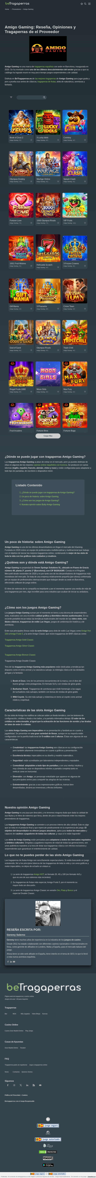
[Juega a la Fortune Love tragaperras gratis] (21, 217)
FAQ (7, 1059)
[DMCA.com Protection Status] (48, 1152)
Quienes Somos (27, 1072)
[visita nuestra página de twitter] (21, 1085)
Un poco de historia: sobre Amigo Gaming (40, 496)
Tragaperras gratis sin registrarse (16, 1065)
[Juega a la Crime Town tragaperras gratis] (74, 303)
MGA (14, 1014)
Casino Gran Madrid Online (14, 1031)
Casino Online (11, 1025)
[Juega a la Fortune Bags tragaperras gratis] (74, 427)
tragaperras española (44, 67)
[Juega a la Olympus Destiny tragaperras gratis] (21, 175)
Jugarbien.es (92, 1176)
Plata (63, 890)
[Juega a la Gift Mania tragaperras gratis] (21, 303)
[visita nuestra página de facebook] (8, 1085)
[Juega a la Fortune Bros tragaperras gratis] (48, 427)
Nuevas (45, 1014)
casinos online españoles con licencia (50, 465)
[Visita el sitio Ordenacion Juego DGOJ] (48, 1140)
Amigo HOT (39, 874)
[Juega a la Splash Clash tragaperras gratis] (74, 175)
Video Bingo (36, 1014)
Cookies (25, 1095)
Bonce (70, 890)
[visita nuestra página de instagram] (14, 1085)
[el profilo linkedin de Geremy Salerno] (11, 961)
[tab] (89, 4)
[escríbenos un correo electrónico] (14, 961)
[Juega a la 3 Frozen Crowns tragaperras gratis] (74, 260)
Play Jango (29, 1031)
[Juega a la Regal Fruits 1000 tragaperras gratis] (21, 386)
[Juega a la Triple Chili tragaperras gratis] (74, 344)
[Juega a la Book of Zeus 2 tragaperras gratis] (21, 134)
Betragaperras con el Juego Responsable (19, 1101)
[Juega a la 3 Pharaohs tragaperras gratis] (48, 303)
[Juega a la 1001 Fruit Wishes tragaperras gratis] (21, 260)
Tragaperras (10, 1008)
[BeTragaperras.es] (48, 987)
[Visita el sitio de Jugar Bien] (48, 1126)
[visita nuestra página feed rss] (34, 1085)
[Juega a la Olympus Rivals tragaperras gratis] (48, 344)
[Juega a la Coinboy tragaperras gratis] (74, 134)
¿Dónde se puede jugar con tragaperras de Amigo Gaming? (48, 492)
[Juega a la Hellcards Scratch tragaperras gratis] (48, 261)
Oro (58, 890)
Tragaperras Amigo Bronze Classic (20, 655)
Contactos (16, 1072)
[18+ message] (48, 1133)
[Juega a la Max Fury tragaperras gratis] (74, 386)
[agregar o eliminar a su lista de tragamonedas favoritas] (31, 140)
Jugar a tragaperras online (38, 1065)
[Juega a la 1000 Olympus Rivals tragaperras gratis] (48, 217)
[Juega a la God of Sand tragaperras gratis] (21, 344)
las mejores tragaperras (45, 79)
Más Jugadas (25, 1014)
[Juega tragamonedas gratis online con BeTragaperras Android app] (48, 1165)
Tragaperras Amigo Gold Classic (19, 640)
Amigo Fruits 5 (16, 634)
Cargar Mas (48, 436)
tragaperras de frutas (47, 82)
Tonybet (23, 1048)
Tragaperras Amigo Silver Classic (19, 646)
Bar (6, 1014)
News (7, 1072)
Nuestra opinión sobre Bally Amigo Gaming (41, 504)
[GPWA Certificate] (48, 1158)
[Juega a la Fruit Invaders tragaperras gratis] (21, 427)
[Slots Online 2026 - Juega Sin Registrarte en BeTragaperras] (17, 4)
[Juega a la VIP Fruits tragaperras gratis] (74, 217)
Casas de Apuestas (14, 1042)
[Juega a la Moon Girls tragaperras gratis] (48, 386)
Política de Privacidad (12, 1095)
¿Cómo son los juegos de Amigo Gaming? (40, 500)
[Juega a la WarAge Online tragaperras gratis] (48, 175)
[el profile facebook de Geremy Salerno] (8, 961)
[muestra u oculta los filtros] (11, 97)
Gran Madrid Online (11, 1048)
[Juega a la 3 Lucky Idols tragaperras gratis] (48, 134)
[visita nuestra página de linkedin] (27, 1085)
